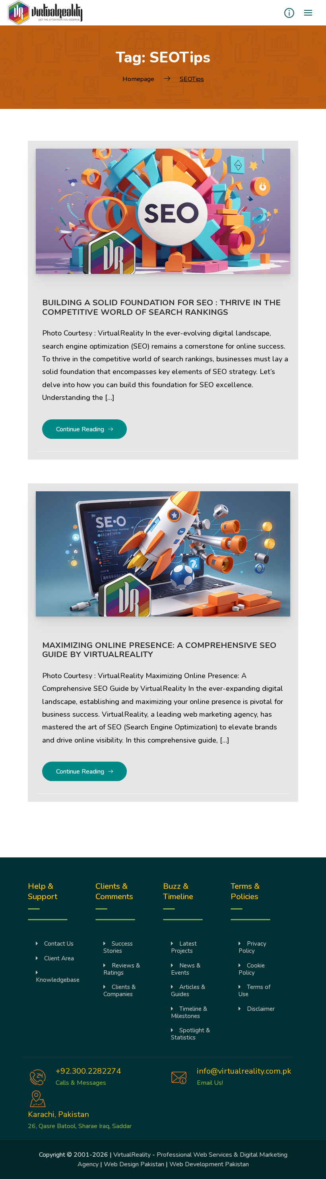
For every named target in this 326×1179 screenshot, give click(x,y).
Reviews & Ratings (121, 969)
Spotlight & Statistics (190, 1033)
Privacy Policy (252, 947)
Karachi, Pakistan (58, 1114)
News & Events (185, 969)
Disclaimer (261, 1009)
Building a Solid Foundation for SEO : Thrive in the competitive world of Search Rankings (161, 307)
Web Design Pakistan (134, 1164)
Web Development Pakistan (209, 1164)
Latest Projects (184, 947)
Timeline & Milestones (189, 1012)
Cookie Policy (252, 969)
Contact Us (59, 944)
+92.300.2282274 (88, 1071)
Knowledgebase (58, 980)
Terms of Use (254, 990)
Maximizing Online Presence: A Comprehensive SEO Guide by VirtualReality (159, 650)
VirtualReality (132, 1154)
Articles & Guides (188, 990)
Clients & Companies (119, 990)
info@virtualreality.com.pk (244, 1071)
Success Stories (118, 947)
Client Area (59, 958)
